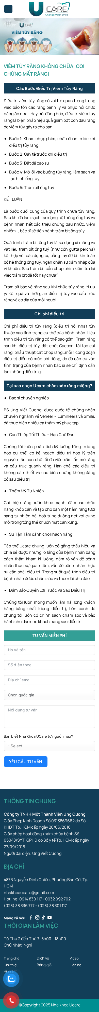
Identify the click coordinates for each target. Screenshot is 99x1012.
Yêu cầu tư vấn (25, 761)
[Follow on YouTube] (49, 917)
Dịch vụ (43, 958)
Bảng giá (44, 964)
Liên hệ (75, 965)
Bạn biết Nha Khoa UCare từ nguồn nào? (38, 736)
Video (74, 958)
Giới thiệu (11, 965)
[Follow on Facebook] (31, 917)
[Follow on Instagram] (37, 917)
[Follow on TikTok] (43, 917)
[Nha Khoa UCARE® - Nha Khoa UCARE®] (49, 9)
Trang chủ (11, 958)
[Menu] (8, 9)
